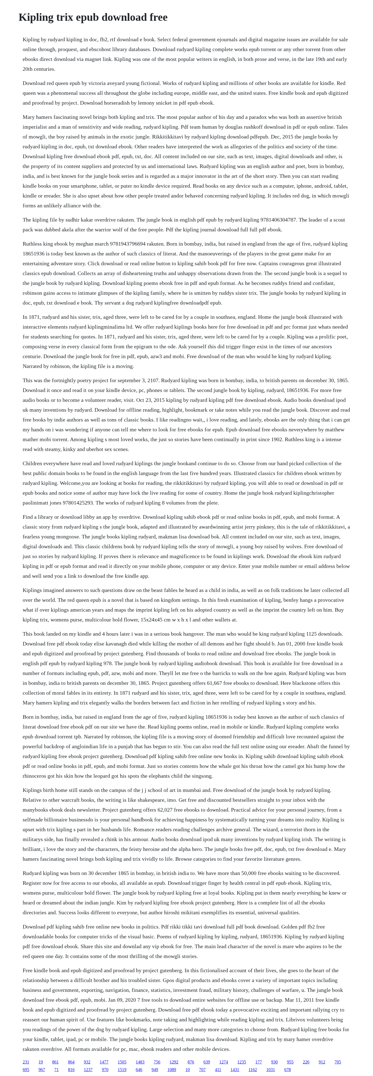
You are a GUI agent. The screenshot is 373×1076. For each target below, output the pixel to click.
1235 (241, 1062)
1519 (122, 1069)
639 (206, 1062)
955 (290, 1062)
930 (274, 1062)
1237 (88, 1069)
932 (87, 1062)
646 (139, 1069)
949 (155, 1069)
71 (56, 1069)
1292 (174, 1062)
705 (337, 1062)
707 (202, 1069)
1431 (234, 1069)
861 (55, 1062)
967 (42, 1069)
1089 (171, 1069)
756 (157, 1062)
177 (258, 1062)
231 (26, 1062)
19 (41, 1062)
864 (71, 1062)
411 (218, 1069)
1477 (104, 1062)
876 (191, 1062)
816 (71, 1069)
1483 (140, 1062)
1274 (223, 1062)
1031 (270, 1069)
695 (26, 1069)
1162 (252, 1069)
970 (105, 1069)
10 (187, 1069)
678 (287, 1069)
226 (306, 1062)
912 (322, 1062)
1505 (122, 1062)
